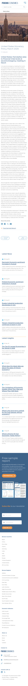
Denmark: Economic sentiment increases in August (13, 263)
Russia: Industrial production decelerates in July (12, 304)
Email (3, 519)
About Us (4, 635)
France (3, 546)
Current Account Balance (8, 625)
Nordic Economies (7, 594)
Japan (3, 555)
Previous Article (6, 238)
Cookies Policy (14, 677)
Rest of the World (6, 596)
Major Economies (6, 589)
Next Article (22, 238)
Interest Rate (5, 616)
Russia (3, 558)
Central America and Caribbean (10, 577)
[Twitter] (4, 672)
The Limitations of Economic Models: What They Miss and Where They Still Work (12, 389)
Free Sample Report (9, 228)
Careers (4, 642)
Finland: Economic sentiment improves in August (12, 282)
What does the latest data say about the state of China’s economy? (13, 368)
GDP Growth (5, 611)
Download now (8, 475)
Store (3, 638)
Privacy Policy (5, 677)
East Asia (4, 582)
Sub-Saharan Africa (7, 603)
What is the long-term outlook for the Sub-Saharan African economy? (13, 412)
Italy (3, 553)
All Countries (5, 565)
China (3, 541)
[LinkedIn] (1, 672)
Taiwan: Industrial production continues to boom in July (12, 324)
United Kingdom (6, 560)
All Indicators (5, 627)
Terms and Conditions (8, 679)
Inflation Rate (5, 613)
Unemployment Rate (7, 620)
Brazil (3, 539)
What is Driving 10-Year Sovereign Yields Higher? (11, 434)
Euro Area (4, 544)
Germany (4, 548)
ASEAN (4, 573)
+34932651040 (7, 663)
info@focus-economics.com (11, 659)
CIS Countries (5, 580)
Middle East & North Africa (8, 591)
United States (5, 562)
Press (3, 640)
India (3, 551)
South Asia (4, 598)
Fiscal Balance (5, 623)
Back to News (6, 11)
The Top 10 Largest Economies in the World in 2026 (14, 347)
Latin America (5, 587)
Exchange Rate (6, 618)
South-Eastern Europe (8, 601)
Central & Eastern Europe (8, 575)
